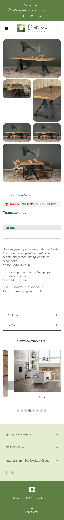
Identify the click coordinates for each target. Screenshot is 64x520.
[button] (17, 410)
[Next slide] (54, 385)
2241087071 (34, 6)
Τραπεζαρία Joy (24, 195)
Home (11, 195)
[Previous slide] (9, 385)
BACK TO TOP (32, 512)
